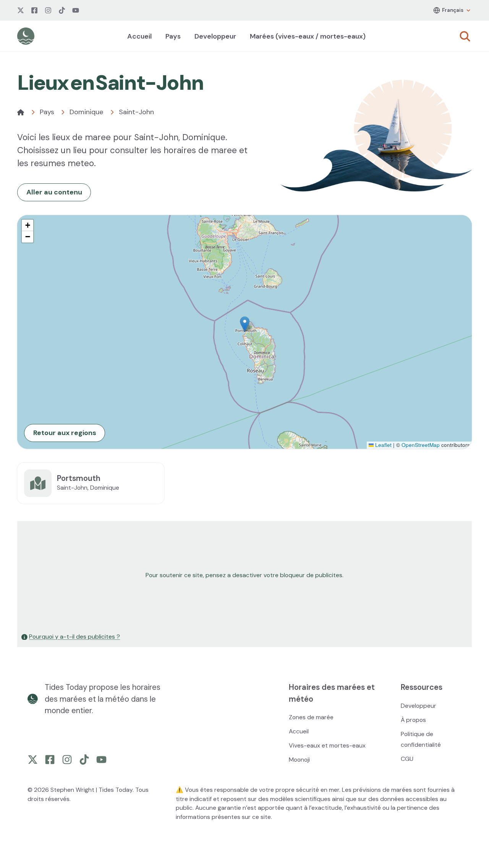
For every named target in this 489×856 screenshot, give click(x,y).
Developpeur (215, 36)
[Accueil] (20, 112)
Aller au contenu (54, 192)
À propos (413, 720)
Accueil (139, 36)
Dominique (86, 112)
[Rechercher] (465, 36)
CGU (407, 759)
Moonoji (299, 760)
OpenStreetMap (421, 444)
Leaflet (383, 444)
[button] (244, 324)
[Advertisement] (244, 575)
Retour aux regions (64, 432)
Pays (173, 36)
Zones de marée (311, 717)
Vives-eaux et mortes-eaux (327, 745)
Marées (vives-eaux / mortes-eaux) (308, 36)
